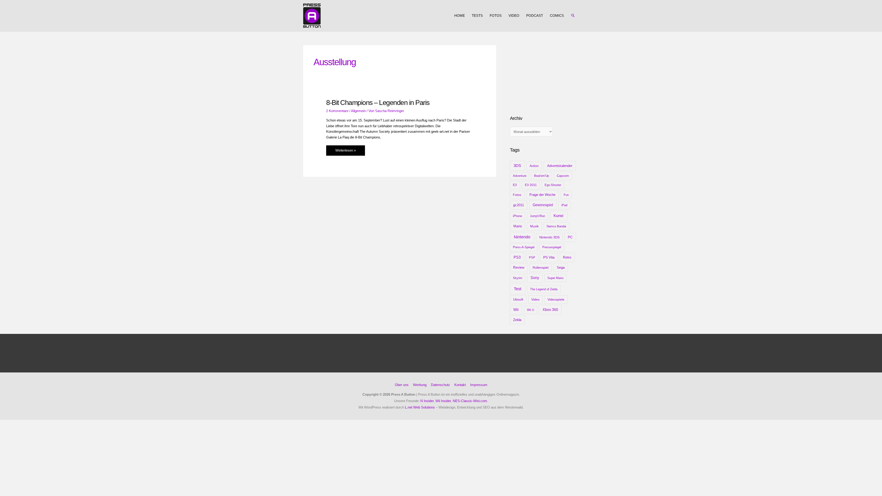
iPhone (517, 216)
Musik (534, 226)
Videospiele (556, 299)
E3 (515, 185)
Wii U (530, 310)
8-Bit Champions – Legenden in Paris (378, 102)
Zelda (517, 320)
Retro (567, 257)
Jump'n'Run (537, 216)
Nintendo (522, 237)
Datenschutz (440, 385)
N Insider (427, 401)
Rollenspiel (540, 267)
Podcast (534, 15)
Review (518, 267)
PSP (532, 257)
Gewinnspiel (543, 205)
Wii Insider (443, 401)
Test (517, 289)
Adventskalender (559, 166)
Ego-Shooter (553, 185)
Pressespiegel (551, 247)
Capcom (563, 176)
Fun (566, 195)
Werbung (420, 385)
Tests (477, 15)
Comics (557, 15)
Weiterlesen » (345, 152)
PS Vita (548, 257)
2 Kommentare (337, 111)
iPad (564, 205)
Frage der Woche (542, 195)
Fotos (496, 15)
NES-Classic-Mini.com (470, 401)
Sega (561, 267)
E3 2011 (531, 185)
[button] (573, 15)
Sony (535, 278)
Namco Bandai (556, 226)
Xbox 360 (550, 309)
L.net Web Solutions (420, 407)
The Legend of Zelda (543, 289)
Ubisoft (518, 299)
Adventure (519, 176)
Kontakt (460, 385)
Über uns (402, 385)
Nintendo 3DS (549, 237)
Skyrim (517, 278)
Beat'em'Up (541, 176)
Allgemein (358, 111)
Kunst (558, 216)
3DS (517, 165)
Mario (517, 226)
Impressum (478, 385)
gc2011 (518, 205)
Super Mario (555, 278)
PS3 (517, 257)
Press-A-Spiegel (523, 247)
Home (459, 15)
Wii (516, 310)
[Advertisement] (544, 74)
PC (570, 237)
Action (534, 166)
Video (514, 15)
